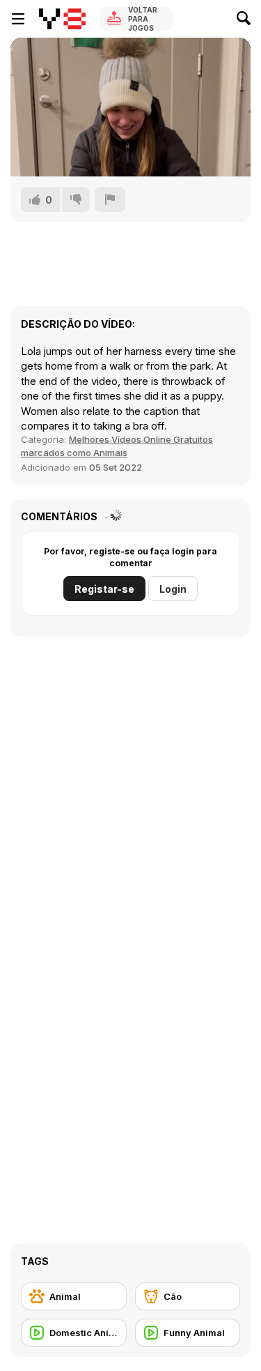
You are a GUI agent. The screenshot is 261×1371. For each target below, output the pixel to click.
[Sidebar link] (18, 19)
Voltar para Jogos (142, 18)
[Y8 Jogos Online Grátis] (62, 18)
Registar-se (104, 589)
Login (173, 589)
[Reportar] (110, 199)
